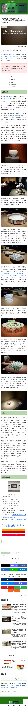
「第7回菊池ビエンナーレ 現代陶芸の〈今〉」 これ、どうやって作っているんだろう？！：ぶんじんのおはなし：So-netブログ (13, 275)
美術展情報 (13, 84)
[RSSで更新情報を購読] (14, 590)
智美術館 (14, 552)
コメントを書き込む (14, 679)
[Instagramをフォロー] (20, 583)
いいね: (14, 86)
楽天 (13, 532)
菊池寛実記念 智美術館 (7, 54)
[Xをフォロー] (20, 579)
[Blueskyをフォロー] (7, 583)
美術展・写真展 (6, 552)
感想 (12, 82)
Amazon (13, 529)
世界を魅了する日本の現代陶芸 (17, 519)
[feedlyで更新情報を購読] (20, 587)
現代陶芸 (20, 552)
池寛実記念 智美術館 (14, 115)
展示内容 (13, 79)
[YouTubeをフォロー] (7, 587)
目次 (12, 77)
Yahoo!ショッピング (13, 534)
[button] (25, 384)
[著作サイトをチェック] (7, 579)
